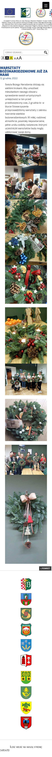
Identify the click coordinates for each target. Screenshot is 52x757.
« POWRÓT (45, 568)
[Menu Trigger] (45, 5)
